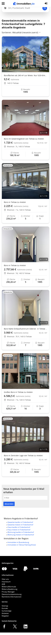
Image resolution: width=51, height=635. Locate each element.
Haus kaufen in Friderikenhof (19, 527)
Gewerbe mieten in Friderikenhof (20, 525)
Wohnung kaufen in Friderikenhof (21, 532)
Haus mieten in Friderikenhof (19, 530)
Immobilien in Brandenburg (18, 542)
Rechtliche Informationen (11, 597)
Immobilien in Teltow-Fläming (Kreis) (22, 545)
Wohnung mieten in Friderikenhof (21, 535)
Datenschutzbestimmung (11, 594)
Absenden (9, 504)
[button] (46, 54)
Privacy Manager (8, 592)
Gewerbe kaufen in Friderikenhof (20, 522)
